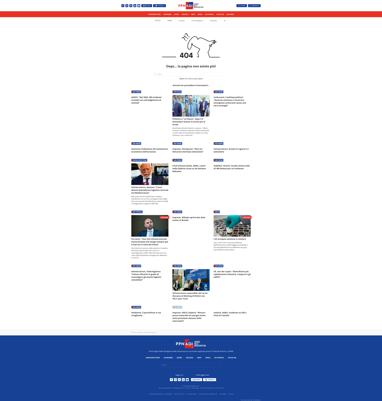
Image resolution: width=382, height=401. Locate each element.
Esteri (176, 14)
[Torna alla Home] (191, 5)
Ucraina (182, 20)
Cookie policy (192, 394)
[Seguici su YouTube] (138, 5)
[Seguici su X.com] (130, 5)
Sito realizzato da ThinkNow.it (251, 400)
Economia (167, 14)
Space (200, 14)
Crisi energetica (197, 20)
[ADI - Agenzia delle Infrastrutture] (191, 343)
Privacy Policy (179, 394)
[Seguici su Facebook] (122, 5)
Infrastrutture (154, 14)
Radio (148, 6)
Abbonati (255, 6)
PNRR (170, 20)
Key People (209, 14)
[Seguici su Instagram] (126, 5)
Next (193, 14)
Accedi (243, 6)
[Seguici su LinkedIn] (134, 5)
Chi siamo (222, 394)
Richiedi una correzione (208, 394)
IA (224, 20)
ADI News (230, 14)
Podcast (161, 6)
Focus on (220, 14)
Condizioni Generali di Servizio (160, 394)
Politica (185, 14)
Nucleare (213, 20)
